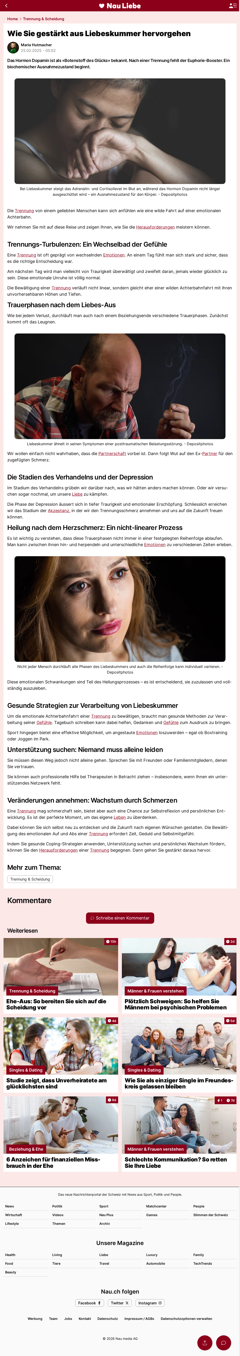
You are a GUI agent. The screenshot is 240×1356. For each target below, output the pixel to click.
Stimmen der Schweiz (210, 1215)
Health (10, 1255)
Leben (120, 817)
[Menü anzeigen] (233, 5)
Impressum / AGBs (139, 1319)
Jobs (68, 1319)
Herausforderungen (155, 227)
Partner (209, 453)
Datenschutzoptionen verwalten (186, 1319)
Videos (58, 1215)
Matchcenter (156, 1206)
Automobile (155, 1263)
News (9, 1206)
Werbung (35, 1319)
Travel (104, 1263)
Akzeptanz (58, 510)
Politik (57, 1206)
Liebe (77, 494)
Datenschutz (108, 1319)
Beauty (10, 1272)
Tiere (56, 1263)
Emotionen (114, 255)
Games (152, 1215)
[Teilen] (204, 1342)
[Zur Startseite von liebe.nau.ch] (120, 5)
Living (57, 1255)
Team (53, 1319)
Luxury (152, 1255)
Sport (103, 1206)
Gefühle (44, 722)
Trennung (24, 210)
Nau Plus (106, 1215)
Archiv (104, 1224)
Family (198, 1255)
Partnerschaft (112, 453)
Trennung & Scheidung (43, 18)
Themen (58, 1224)
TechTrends (202, 1263)
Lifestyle (12, 1224)
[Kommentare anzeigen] (223, 1342)
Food (9, 1263)
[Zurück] (6, 5)
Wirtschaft (13, 1215)
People (198, 1206)
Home (12, 18)
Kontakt (85, 1319)
